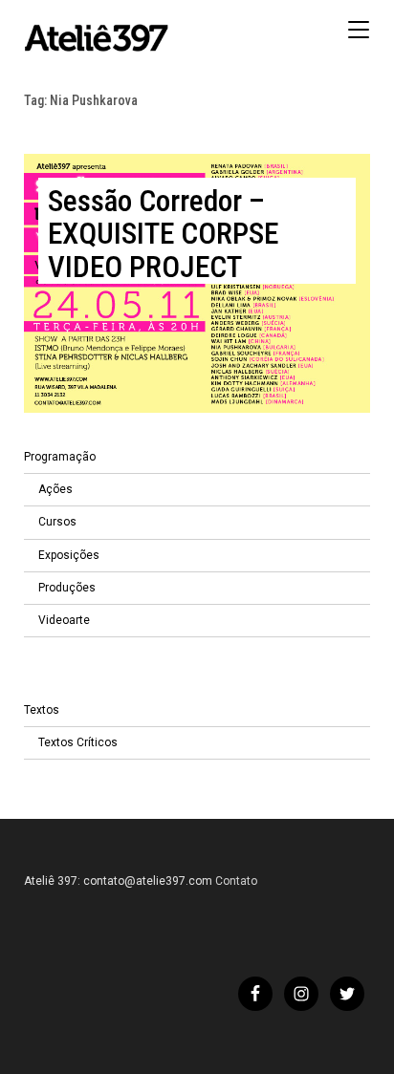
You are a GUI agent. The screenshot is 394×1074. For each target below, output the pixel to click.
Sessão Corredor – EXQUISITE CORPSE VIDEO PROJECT (163, 233)
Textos (41, 710)
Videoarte (64, 620)
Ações (55, 489)
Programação (60, 456)
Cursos (57, 521)
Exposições (68, 555)
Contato (236, 881)
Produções (67, 587)
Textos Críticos (78, 742)
